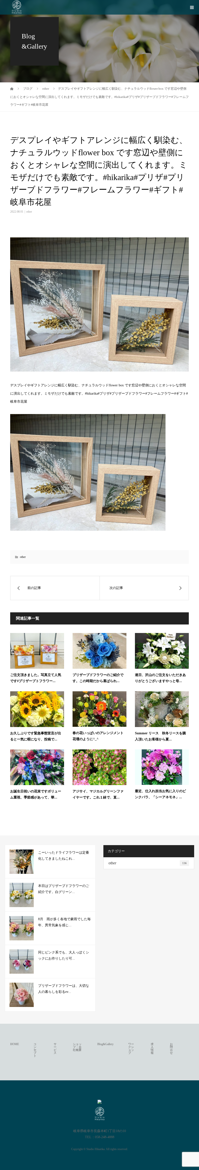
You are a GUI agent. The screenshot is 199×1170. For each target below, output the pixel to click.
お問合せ (171, 1048)
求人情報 (152, 1048)
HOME (14, 1044)
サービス (55, 1048)
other (29, 211)
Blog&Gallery (105, 1044)
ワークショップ (131, 1048)
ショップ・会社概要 (77, 1047)
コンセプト (34, 1049)
